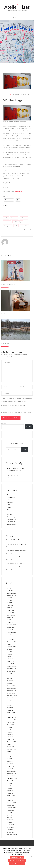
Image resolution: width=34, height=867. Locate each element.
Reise (8, 512)
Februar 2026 (11, 590)
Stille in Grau (5, 343)
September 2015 (12, 808)
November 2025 (11, 595)
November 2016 (11, 773)
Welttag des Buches (19, 563)
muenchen (7, 222)
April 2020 (10, 681)
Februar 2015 (11, 825)
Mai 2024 (9, 620)
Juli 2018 (9, 727)
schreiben (10, 514)
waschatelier (24, 226)
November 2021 (11, 644)
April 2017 (10, 761)
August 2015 (10, 810)
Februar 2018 (11, 739)
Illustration (10, 502)
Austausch (14, 218)
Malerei (9, 507)
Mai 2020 (9, 678)
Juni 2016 (9, 786)
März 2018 (10, 737)
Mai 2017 (9, 759)
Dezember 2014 (11, 829)
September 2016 (12, 778)
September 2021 (12, 647)
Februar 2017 (11, 766)
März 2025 (10, 608)
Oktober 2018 (11, 722)
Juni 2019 (9, 703)
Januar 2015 (10, 827)
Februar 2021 (11, 661)
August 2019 (10, 698)
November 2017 (11, 744)
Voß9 (16, 226)
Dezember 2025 (11, 593)
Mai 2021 (9, 654)
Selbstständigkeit (12, 517)
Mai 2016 (9, 788)
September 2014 (12, 834)
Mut (8, 509)
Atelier (6, 218)
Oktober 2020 (11, 671)
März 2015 (10, 822)
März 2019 (10, 710)
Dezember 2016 (11, 771)
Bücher (9, 500)
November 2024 (11, 617)
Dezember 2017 (11, 742)
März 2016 (10, 793)
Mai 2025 (9, 603)
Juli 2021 (9, 649)
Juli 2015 (9, 812)
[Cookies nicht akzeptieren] (32, 857)
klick (24, 450)
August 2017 (10, 751)
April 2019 (10, 708)
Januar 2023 (10, 629)
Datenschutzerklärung (17, 864)
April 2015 (10, 820)
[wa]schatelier (18, 191)
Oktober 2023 (11, 627)
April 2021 (10, 656)
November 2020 (11, 668)
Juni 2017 (9, 756)
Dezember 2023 (11, 622)
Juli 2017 (9, 754)
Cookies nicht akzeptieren (17, 860)
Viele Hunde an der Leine (14, 470)
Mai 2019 (9, 705)
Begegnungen (11, 497)
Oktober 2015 (11, 805)
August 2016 (10, 781)
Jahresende (10, 478)
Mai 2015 (9, 817)
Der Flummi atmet (6, 314)
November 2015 (11, 803)
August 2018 (10, 725)
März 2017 (10, 764)
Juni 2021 (9, 651)
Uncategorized (11, 519)
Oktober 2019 (11, 693)
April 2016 (10, 790)
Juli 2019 (9, 700)
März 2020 (10, 683)
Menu (15, 17)
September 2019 (12, 695)
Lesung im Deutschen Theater (15, 468)
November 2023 (11, 625)
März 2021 (10, 659)
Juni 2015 (9, 815)
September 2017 (12, 749)
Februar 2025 (11, 610)
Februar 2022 (11, 637)
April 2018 (10, 734)
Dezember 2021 (11, 642)
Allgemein (16, 94)
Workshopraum (11, 524)
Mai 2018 (9, 732)
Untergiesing (7, 226)
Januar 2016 (10, 798)
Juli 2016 (9, 783)
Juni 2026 (9, 588)
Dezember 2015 (11, 800)
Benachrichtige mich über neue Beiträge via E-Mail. (17, 412)
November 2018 (11, 720)
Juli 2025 (9, 598)
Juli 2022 (9, 634)
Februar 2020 (11, 686)
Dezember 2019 (11, 688)
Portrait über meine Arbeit (8, 284)
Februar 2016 (11, 795)
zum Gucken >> (19, 183)
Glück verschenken (12, 475)
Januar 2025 (10, 612)
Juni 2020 (9, 676)
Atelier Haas (17, 7)
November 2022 (11, 632)
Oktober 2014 (11, 832)
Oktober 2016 (11, 776)
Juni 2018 (9, 730)
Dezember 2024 (11, 615)
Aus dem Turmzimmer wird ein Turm (17, 473)
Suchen (3, 423)
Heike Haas (24, 218)
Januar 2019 (10, 715)
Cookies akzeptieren (17, 857)
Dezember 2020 (11, 666)
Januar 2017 (10, 769)
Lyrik (8, 504)
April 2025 (10, 605)
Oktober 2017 (11, 747)
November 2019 (11, 690)
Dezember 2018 (11, 717)
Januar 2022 (10, 639)
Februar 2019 (11, 712)
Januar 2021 (10, 664)
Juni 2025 (9, 600)
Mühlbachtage (18, 222)
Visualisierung (11, 522)
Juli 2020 (9, 673)
